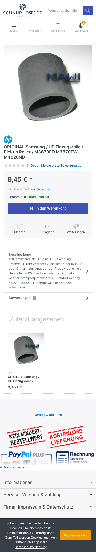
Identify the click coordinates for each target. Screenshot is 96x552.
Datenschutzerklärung (31, 547)
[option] (48, 87)
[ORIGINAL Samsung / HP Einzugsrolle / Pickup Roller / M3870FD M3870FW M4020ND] (48, 87)
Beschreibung (46, 270)
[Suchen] (88, 10)
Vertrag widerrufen (48, 415)
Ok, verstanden (75, 535)
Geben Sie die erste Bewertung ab (55, 165)
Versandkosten (40, 189)
